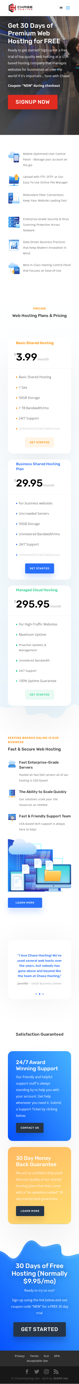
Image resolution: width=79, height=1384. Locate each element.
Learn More (25, 902)
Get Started (39, 442)
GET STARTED (39, 1329)
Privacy (20, 1356)
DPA (57, 1356)
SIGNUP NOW (33, 102)
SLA (46, 1356)
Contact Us (30, 1127)
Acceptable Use (37, 1361)
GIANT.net (60, 1378)
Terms (34, 1356)
